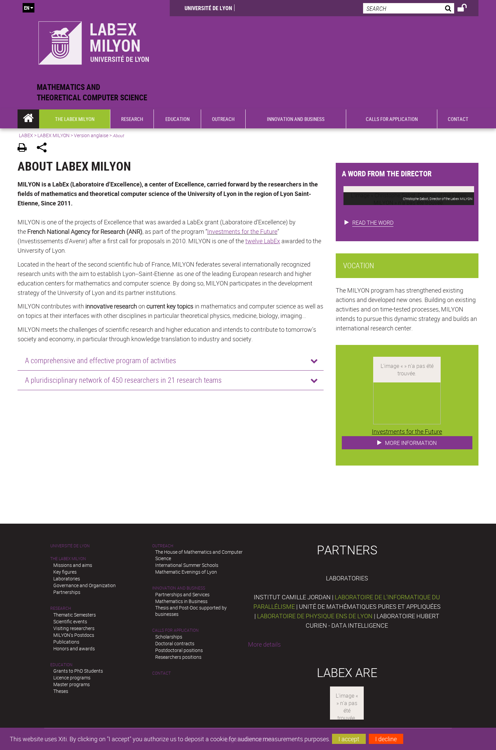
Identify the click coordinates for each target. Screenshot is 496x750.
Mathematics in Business (181, 601)
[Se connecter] (466, 9)
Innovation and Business (178, 588)
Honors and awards (74, 648)
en (26, 7)
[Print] (24, 148)
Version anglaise (91, 135)
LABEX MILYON (53, 135)
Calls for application (175, 630)
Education (61, 665)
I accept (348, 739)
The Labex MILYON (68, 558)
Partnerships (66, 592)
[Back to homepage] (94, 41)
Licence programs (71, 677)
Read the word (372, 222)
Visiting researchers (73, 628)
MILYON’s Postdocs (73, 635)
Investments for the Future (242, 231)
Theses (60, 691)
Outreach (162, 546)
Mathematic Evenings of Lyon (186, 572)
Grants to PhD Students (78, 671)
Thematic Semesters (74, 614)
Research (60, 608)
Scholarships (168, 636)
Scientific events (70, 621)
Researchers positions (178, 657)
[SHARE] (44, 148)
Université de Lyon (208, 8)
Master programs (71, 684)
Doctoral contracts (174, 643)
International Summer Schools (186, 565)
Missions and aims (72, 565)
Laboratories (66, 578)
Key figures (65, 572)
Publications (66, 642)
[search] (408, 8)
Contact (161, 673)
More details (264, 644)
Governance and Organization (84, 585)
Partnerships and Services (182, 594)
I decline (386, 739)
